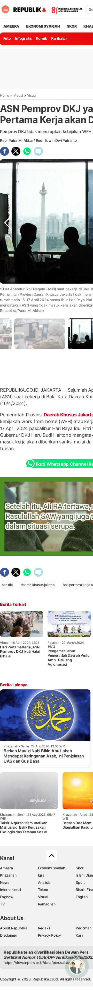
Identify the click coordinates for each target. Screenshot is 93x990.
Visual (18, 95)
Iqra (41, 875)
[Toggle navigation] (5, 9)
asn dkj (7, 585)
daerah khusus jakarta (38, 585)
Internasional (10, 889)
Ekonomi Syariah (43, 26)
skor (71, 26)
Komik (41, 38)
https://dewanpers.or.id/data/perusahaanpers (42, 962)
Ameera (6, 868)
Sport (80, 882)
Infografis (23, 38)
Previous (7, 293)
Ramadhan (47, 904)
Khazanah (8, 875)
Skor (79, 868)
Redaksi (44, 928)
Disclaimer (8, 935)
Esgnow (6, 897)
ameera (11, 26)
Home (4, 95)
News (5, 882)
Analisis (44, 882)
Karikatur (59, 38)
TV (2, 904)
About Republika (13, 928)
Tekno (43, 889)
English (82, 897)
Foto (7, 38)
